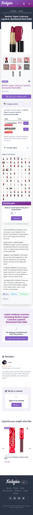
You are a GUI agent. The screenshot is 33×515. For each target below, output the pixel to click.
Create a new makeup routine (16, 338)
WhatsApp (25, 294)
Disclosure (7, 140)
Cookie (22, 488)
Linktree (15, 493)
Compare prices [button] (12, 104)
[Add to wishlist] (29, 81)
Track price (16, 218)
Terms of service (8, 491)
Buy (26, 123)
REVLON (6, 91)
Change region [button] (12, 148)
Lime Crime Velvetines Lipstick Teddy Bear (16, 458)
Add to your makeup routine (18, 97)
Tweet (15, 294)
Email (6, 299)
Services (9, 488)
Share (6, 294)
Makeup (14, 11)
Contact (25, 491)
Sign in (17, 405)
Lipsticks (20, 11)
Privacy (16, 488)
